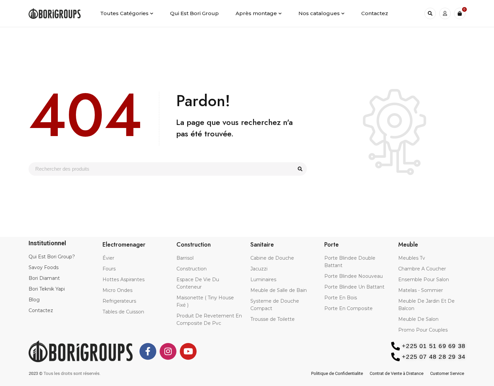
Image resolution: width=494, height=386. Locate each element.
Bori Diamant (44, 278)
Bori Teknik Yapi (47, 289)
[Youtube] (188, 351)
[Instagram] (168, 351)
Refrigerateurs (119, 301)
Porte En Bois (340, 298)
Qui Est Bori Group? (52, 257)
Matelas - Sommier (420, 290)
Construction (191, 269)
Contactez (41, 310)
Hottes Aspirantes (123, 279)
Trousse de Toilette (272, 319)
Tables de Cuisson (123, 312)
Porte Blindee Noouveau (353, 276)
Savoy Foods (43, 267)
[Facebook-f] (147, 351)
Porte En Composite (348, 308)
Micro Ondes (117, 290)
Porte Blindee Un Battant (354, 287)
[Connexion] (445, 13)
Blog (34, 300)
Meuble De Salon (418, 319)
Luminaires (263, 279)
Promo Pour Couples (423, 330)
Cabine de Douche (272, 258)
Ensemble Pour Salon (423, 279)
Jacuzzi (258, 269)
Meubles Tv (411, 258)
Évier (108, 258)
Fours (109, 269)
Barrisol (185, 258)
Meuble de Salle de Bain (278, 290)
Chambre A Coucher (422, 269)
